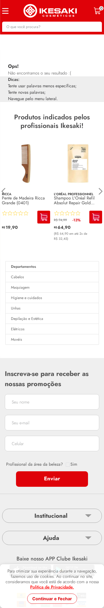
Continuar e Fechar (52, 598)
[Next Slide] (100, 191)
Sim (73, 464)
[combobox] (52, 27)
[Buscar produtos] (95, 26)
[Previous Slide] (3, 191)
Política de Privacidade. (52, 587)
